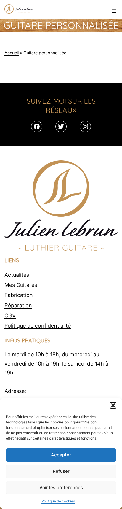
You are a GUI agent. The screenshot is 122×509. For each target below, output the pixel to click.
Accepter (61, 455)
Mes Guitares (20, 285)
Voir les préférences (61, 487)
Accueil (11, 52)
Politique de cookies (58, 501)
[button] (113, 405)
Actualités (16, 275)
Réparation (18, 305)
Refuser (61, 471)
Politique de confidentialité (37, 326)
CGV (10, 315)
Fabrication (18, 295)
